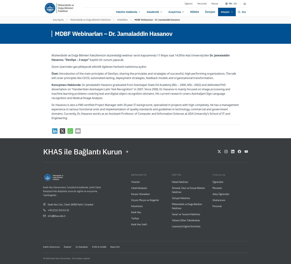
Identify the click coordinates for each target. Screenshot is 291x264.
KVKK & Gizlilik (99, 246)
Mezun (215, 3)
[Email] (78, 131)
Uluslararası (219, 200)
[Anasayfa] (244, 3)
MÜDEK (194, 11)
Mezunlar (217, 188)
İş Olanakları (82, 246)
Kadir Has (136, 212)
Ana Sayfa (58, 19)
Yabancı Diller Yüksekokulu (186, 220)
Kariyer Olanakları (140, 194)
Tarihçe (135, 218)
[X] (62, 131)
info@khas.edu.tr (57, 216)
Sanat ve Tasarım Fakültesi (186, 214)
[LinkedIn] (55, 131)
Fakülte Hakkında (126, 11)
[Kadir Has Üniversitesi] (51, 8)
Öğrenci (188, 3)
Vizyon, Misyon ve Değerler (145, 200)
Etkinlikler (122, 19)
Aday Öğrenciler (221, 194)
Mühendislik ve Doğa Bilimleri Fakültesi (90, 19)
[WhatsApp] (70, 131)
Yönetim (135, 182)
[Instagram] (226, 152)
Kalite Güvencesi (51, 246)
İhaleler (68, 246)
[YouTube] (246, 152)
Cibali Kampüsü (139, 188)
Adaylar (225, 11)
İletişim (210, 11)
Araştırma (174, 11)
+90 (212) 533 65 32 (58, 210)
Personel (202, 3)
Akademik (153, 11)
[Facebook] (239, 152)
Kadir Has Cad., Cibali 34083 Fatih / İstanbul (70, 204)
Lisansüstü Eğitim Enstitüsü (186, 226)
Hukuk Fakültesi (180, 182)
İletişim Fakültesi (181, 198)
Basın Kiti (115, 246)
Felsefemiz (137, 206)
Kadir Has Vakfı (139, 224)
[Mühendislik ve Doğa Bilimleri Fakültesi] (70, 8)
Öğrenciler (218, 182)
